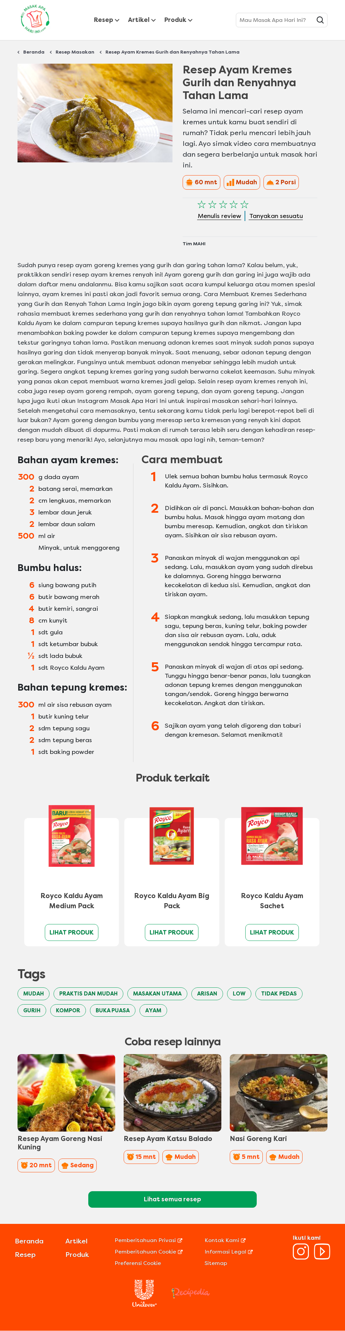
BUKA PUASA (113, 1010)
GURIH (31, 1010)
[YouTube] (322, 1258)
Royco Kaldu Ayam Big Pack (171, 901)
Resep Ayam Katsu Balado (168, 1139)
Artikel (139, 20)
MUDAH (33, 993)
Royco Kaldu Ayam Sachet (272, 901)
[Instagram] (301, 1258)
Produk (175, 20)
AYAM (153, 1010)
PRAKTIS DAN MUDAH (88, 993)
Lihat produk (72, 932)
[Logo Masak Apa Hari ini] (35, 34)
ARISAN (207, 993)
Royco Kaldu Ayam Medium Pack (71, 901)
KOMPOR (68, 1010)
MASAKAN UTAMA (157, 993)
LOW (239, 993)
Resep (103, 20)
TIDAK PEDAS (279, 993)
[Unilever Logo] (144, 1305)
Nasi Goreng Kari (258, 1139)
